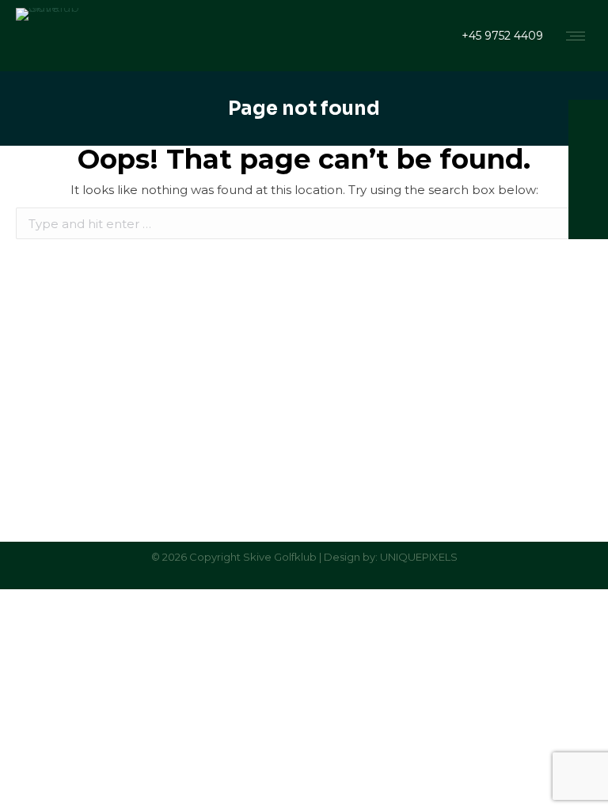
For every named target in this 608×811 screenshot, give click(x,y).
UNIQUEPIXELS (419, 556)
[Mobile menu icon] (575, 36)
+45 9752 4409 (502, 36)
